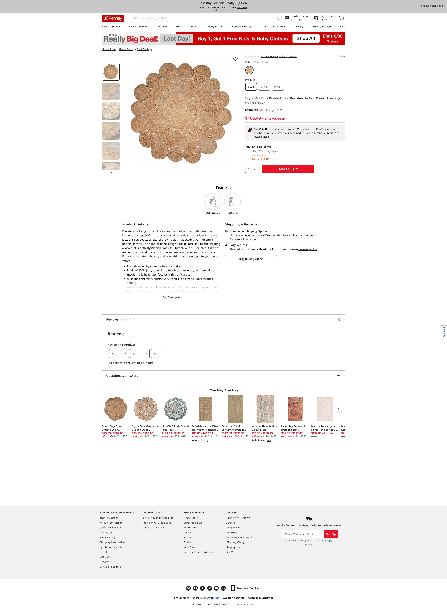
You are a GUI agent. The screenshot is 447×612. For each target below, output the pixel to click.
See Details (308, 544)
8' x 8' (277, 86)
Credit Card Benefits (153, 527)
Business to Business (238, 517)
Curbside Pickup (193, 522)
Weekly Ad (190, 527)
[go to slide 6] (232, 10)
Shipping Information (112, 542)
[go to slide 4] (226, 10)
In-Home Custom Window (198, 552)
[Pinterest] (209, 588)
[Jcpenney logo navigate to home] (113, 18)
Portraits (189, 537)
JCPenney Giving (235, 542)
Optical (188, 542)
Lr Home (260, 103)
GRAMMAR (279, 118)
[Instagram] (195, 588)
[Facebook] (202, 588)
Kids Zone (189, 547)
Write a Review (269, 56)
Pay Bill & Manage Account (157, 517)
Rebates (104, 561)
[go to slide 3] (223, 10)
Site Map (231, 552)
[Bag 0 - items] (341, 18)
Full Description (172, 297)
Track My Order (109, 517)
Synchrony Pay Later (111, 547)
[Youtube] (216, 588)
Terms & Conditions (201, 604)
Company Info (234, 527)
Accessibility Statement (260, 597)
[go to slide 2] (219, 10)
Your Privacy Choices (203, 597)
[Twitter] (188, 588)
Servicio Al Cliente (110, 566)
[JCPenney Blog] (223, 588)
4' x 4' (251, 86)
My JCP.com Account (111, 522)
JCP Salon (189, 532)
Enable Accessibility (432, 5)
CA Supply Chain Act (233, 597)
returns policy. (307, 249)
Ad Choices (219, 604)
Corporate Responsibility (240, 537)
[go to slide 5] (229, 10)
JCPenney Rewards (111, 527)
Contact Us (106, 532)
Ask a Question (288, 56)
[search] (278, 18)
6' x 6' (264, 86)
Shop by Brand (234, 547)
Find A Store (191, 517)
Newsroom (232, 532)
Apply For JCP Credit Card (156, 522)
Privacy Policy (181, 597)
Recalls (104, 552)
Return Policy (107, 537)
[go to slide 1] (216, 10)
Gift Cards (106, 557)
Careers (230, 522)
